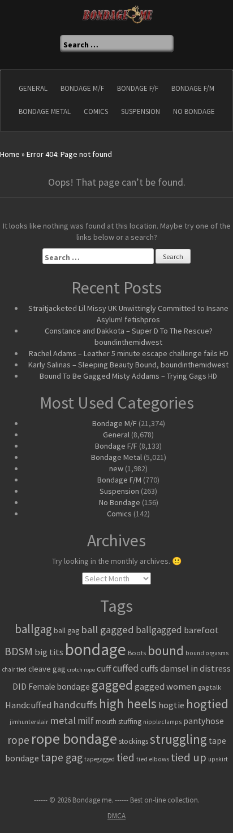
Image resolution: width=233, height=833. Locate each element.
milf (85, 720)
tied (125, 757)
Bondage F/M (192, 88)
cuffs (149, 668)
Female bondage (59, 686)
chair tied (14, 669)
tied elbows (152, 759)
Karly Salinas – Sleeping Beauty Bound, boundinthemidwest (128, 364)
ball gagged (107, 629)
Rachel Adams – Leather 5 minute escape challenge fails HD (128, 353)
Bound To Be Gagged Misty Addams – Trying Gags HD (128, 376)
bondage (95, 649)
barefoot (201, 629)
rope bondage (74, 738)
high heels (128, 703)
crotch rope (81, 669)
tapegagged (99, 759)
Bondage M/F (82, 88)
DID (19, 686)
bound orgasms (206, 653)
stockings (133, 741)
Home (10, 154)
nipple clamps (162, 722)
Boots (137, 652)
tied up (188, 757)
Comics (96, 111)
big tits (48, 651)
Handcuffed (28, 705)
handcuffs (75, 704)
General (33, 88)
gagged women (165, 686)
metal (63, 720)
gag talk (209, 687)
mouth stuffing (118, 721)
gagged (112, 685)
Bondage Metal (45, 111)
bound (166, 650)
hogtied (207, 704)
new (116, 468)
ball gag (66, 630)
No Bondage (194, 111)
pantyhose (203, 721)
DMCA (116, 816)
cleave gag (47, 668)
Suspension (140, 111)
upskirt (218, 759)
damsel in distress (195, 668)
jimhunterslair (29, 722)
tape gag (62, 757)
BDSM (19, 651)
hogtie (171, 705)
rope (18, 740)
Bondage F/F (137, 88)
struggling (178, 739)
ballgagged (159, 630)
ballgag (33, 629)
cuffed (126, 668)
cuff (104, 668)
